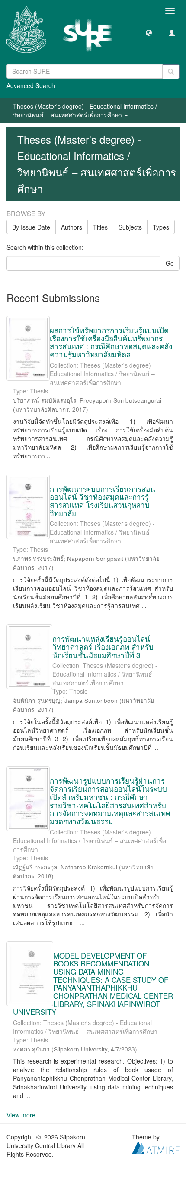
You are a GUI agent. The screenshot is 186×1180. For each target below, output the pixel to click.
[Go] (171, 71)
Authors (71, 227)
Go (170, 263)
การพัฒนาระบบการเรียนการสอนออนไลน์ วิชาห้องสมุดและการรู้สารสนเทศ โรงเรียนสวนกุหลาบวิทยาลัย (102, 500)
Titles (100, 227)
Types (161, 227)
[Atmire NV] (156, 1146)
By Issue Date (31, 227)
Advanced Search (30, 85)
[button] (149, 32)
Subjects (130, 227)
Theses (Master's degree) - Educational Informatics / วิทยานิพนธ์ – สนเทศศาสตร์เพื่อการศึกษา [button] (85, 110)
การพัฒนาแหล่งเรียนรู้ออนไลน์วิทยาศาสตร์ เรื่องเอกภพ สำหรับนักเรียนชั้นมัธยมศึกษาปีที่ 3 (103, 646)
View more (20, 1115)
